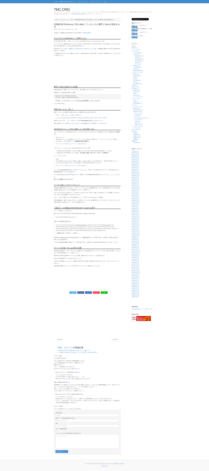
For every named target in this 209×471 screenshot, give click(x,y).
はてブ (88, 292)
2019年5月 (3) (135, 223)
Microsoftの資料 (62, 213)
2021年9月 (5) (135, 190)
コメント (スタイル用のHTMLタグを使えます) (68, 433)
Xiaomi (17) (138, 57)
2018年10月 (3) (136, 234)
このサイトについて (83, 1)
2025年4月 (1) (135, 151)
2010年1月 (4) (135, 282)
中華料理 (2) (136, 134)
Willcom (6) (136, 69)
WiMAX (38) (136, 65)
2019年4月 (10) (136, 224)
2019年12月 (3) (136, 215)
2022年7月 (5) (135, 180)
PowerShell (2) (137, 75)
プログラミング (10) (137, 72)
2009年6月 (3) (135, 290)
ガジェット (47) (136, 98)
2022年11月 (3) (135, 174)
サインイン (67, 408)
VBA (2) (135, 77)
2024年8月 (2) (135, 156)
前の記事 (59, 339)
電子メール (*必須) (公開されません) (65, 418)
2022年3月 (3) (135, 185)
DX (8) (135, 93)
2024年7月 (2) (135, 157)
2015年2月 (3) (135, 247)
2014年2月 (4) (135, 267)
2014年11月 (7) (135, 252)
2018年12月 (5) (136, 231)
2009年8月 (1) (135, 287)
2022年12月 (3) (136, 172)
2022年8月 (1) (135, 179)
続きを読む (134, 27)
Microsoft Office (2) (138, 110)
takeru (68, 29)
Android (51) (136, 54)
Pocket (96, 292)
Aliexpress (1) (136, 90)
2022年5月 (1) (135, 184)
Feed (105, 1)
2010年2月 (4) (135, 280)
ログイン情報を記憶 (61, 428)
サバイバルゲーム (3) (137, 126)
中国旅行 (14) (136, 137)
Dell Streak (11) (139, 60)
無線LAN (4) (138, 114)
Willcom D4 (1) (138, 124)
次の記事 (114, 339)
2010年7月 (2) (135, 278)
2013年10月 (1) (136, 274)
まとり (64, 372)
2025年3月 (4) (135, 152)
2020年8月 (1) (135, 205)
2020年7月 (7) (135, 206)
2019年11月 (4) (135, 216)
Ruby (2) (135, 78)
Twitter (73, 292)
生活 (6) (134, 46)
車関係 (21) (134, 141)
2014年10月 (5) (136, 254)
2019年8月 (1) (135, 221)
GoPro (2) (135, 101)
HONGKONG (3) (137, 103)
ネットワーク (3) (137, 113)
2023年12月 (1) (136, 162)
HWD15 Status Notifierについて (68, 1)
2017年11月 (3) (135, 242)
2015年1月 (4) (135, 249)
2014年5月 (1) (135, 262)
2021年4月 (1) (135, 193)
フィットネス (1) (136, 49)
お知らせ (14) (135, 87)
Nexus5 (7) (138, 62)
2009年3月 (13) (136, 295)
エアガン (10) (136, 128)
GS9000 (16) (136, 142)
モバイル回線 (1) (137, 52)
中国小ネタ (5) (137, 136)
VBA (72, 19)
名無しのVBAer (67, 394)
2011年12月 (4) (135, 277)
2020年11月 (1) (135, 200)
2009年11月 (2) (135, 283)
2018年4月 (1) (135, 238)
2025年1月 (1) (135, 154)
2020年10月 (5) (136, 202)
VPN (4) (135, 132)
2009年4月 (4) (135, 293)
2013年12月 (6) (136, 270)
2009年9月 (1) (135, 285)
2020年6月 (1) (135, 208)
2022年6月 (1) (135, 182)
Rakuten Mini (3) (139, 56)
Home (56, 1)
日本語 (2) (134, 47)
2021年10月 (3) (136, 188)
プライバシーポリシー (96, 1)
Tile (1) (135, 100)
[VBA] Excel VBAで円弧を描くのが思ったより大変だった (74, 350)
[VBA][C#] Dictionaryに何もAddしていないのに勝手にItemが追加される (78, 352)
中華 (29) (134, 131)
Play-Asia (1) (136, 95)
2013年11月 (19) (136, 272)
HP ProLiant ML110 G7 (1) (142, 118)
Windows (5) (136, 108)
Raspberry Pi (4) (137, 111)
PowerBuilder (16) (138, 83)
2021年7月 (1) (135, 192)
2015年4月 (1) (135, 246)
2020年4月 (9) (135, 211)
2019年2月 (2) (135, 228)
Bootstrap (116, 463)
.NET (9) (135, 82)
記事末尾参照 (86, 32)
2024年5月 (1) (135, 161)
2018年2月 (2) (135, 241)
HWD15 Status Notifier (78, 14)
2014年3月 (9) (135, 265)
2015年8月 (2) (135, 244)
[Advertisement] (87, 71)
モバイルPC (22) (137, 119)
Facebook (80, 292)
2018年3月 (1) (135, 239)
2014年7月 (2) (135, 259)
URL (57, 423)
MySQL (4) (136, 74)
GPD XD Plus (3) (139, 59)
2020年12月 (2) (136, 198)
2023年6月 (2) (135, 164)
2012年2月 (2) (135, 275)
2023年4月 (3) (135, 167)
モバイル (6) (135, 51)
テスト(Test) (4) (136, 129)
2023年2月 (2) (135, 169)
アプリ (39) (138, 64)
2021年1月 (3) (135, 197)
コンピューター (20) (137, 106)
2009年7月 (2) (135, 288)
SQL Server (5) (137, 80)
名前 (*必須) (59, 412)
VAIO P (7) (137, 123)
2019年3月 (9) (135, 226)
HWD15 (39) (138, 67)
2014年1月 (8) (135, 269)
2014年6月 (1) (135, 260)
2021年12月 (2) (136, 187)
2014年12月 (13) (136, 251)
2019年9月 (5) (135, 220)
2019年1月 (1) (135, 229)
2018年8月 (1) (135, 236)
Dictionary (96, 41)
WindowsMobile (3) (138, 70)
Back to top (104, 466)
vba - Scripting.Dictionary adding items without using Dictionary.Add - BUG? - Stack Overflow (82, 117)
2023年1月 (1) (135, 170)
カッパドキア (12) (138, 96)
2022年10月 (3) (136, 175)
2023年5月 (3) (135, 166)
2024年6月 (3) (135, 159)
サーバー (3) (136, 116)
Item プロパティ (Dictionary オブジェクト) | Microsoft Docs (71, 143)
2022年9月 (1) (135, 177)
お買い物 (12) (135, 88)
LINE (104, 292)
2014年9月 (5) (135, 256)
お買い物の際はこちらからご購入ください (142, 309)
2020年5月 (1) (135, 210)
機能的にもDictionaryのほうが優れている (80, 48)
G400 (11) (137, 121)
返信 (65, 358)
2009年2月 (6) (135, 296)
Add (59, 242)
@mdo (122, 463)
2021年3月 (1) (135, 195)
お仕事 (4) (134, 85)
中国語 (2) (135, 139)
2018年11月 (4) (135, 233)
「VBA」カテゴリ (64, 347)
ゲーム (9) (134, 105)
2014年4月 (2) (135, 264)
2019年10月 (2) (136, 218)
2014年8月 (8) (135, 257)
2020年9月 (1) (135, 203)
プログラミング (64, 19)
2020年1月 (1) (135, 213)
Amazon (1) (136, 92)
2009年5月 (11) (135, 292)
